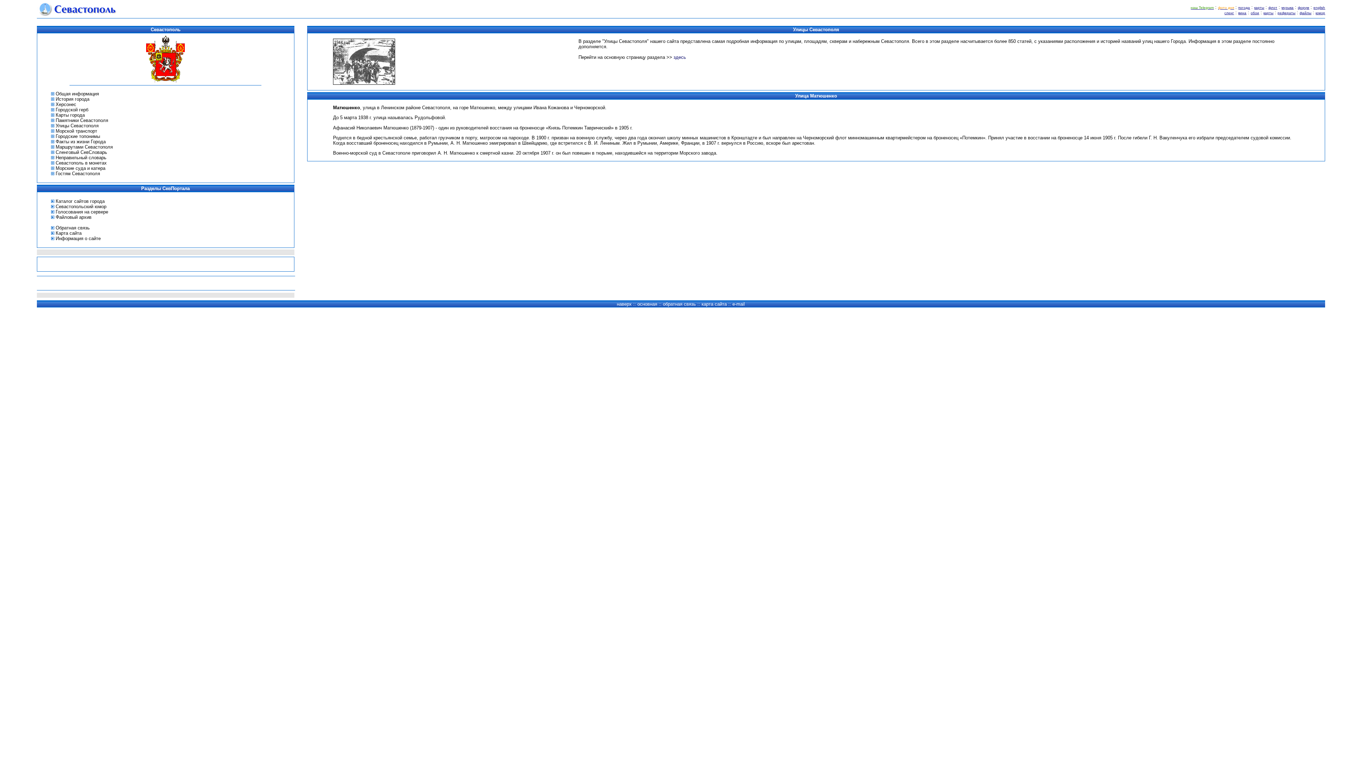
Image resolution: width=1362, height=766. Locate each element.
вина (1242, 13)
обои (1255, 13)
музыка (1287, 8)
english (1319, 8)
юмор (1320, 13)
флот (1272, 8)
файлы (1305, 13)
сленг (1229, 13)
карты (1259, 8)
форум (1303, 8)
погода (1244, 8)
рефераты (1286, 13)
